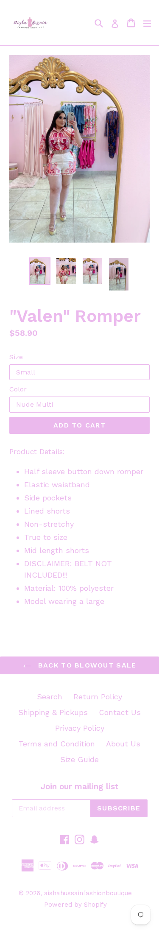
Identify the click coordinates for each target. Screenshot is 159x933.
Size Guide (79, 759)
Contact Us (120, 712)
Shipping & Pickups (53, 712)
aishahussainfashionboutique (88, 893)
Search (49, 696)
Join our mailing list (79, 786)
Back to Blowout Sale (86, 665)
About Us (123, 743)
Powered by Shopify (75, 904)
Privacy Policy (79, 727)
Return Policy (97, 696)
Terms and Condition (57, 743)
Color (18, 389)
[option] (40, 271)
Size (16, 357)
